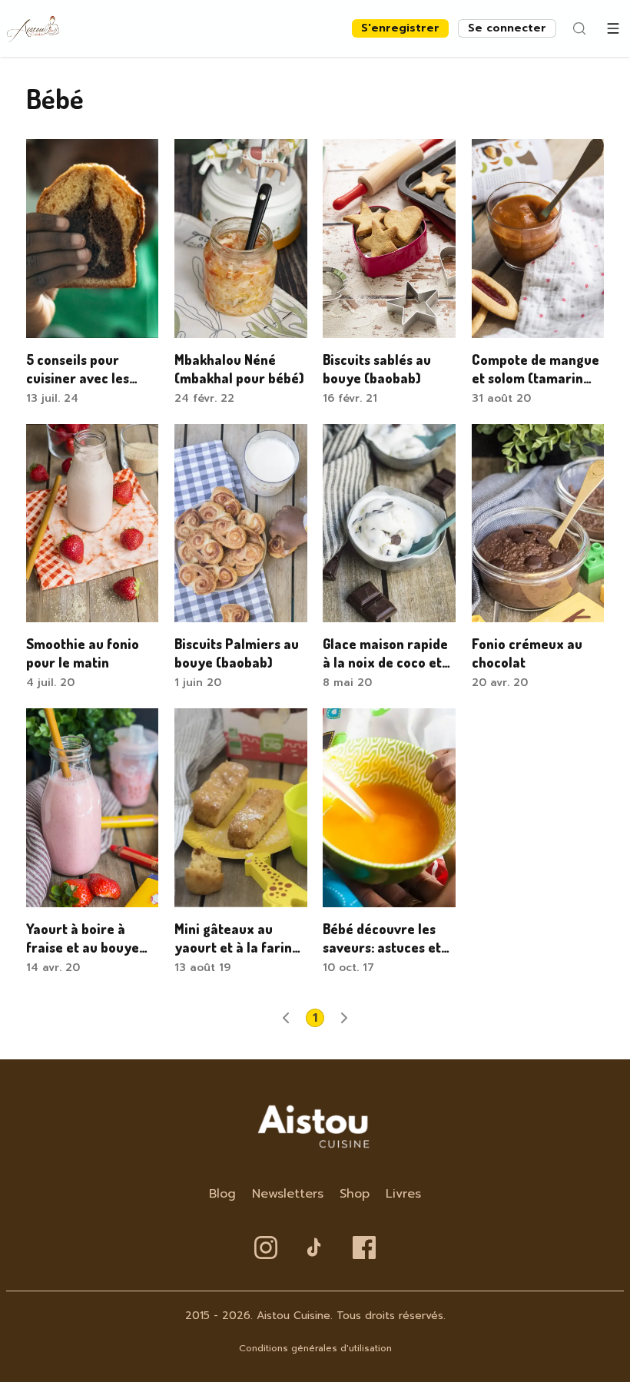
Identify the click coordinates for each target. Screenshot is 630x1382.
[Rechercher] (579, 28)
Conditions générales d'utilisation (315, 1348)
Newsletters (287, 1194)
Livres (403, 1194)
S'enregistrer (400, 28)
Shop (355, 1194)
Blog (222, 1194)
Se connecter (507, 28)
